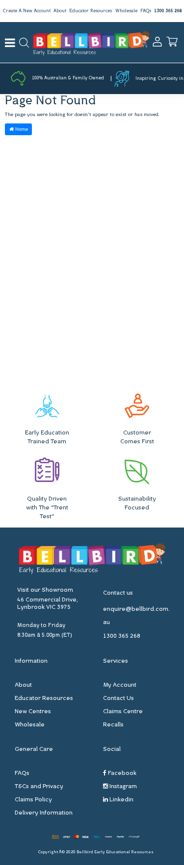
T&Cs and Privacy (39, 787)
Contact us (118, 593)
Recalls (113, 725)
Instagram (122, 787)
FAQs (145, 11)
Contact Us (118, 698)
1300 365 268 (168, 11)
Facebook (121, 773)
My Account (119, 685)
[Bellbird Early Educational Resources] (91, 42)
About (59, 11)
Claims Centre (123, 712)
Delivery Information (44, 813)
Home (21, 129)
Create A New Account (26, 11)
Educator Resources (90, 11)
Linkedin (120, 800)
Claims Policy (33, 800)
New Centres (33, 712)
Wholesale (126, 11)
